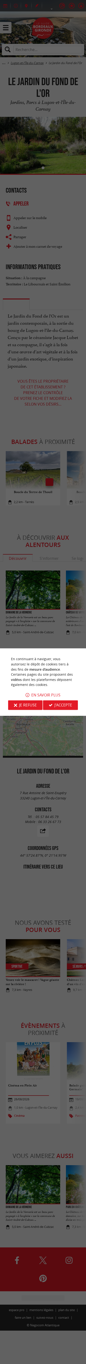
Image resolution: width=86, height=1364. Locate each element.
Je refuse (28, 705)
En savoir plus (45, 695)
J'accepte (63, 705)
